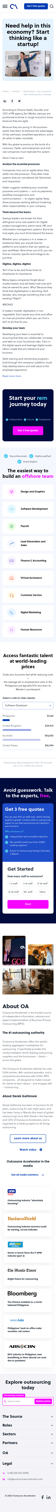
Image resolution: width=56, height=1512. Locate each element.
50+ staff (28, 892)
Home (5, 91)
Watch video (28, 1150)
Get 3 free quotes (36, 6)
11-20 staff (42, 884)
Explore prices (43, 1401)
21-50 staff (13, 892)
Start (28, 904)
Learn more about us (28, 1138)
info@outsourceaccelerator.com (25, 1479)
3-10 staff (28, 884)
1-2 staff (13, 884)
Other (43, 892)
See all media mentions (25, 1175)
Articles (16, 91)
